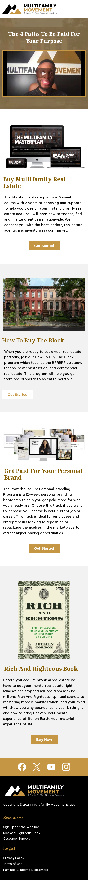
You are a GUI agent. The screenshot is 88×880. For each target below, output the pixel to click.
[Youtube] (51, 767)
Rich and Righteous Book (21, 833)
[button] (84, 9)
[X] (36, 767)
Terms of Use (13, 864)
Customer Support (16, 838)
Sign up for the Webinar (21, 827)
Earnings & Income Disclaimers (25, 870)
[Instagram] (66, 767)
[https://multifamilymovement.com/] (30, 9)
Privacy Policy (13, 858)
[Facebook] (22, 767)
